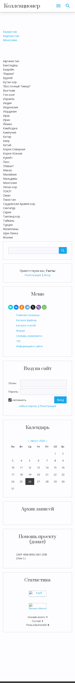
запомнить (19, 400)
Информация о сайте (29, 346)
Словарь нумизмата (29, 336)
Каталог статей (26, 325)
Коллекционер (22, 6)
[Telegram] (27, 307)
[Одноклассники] (21, 307)
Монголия (10, 40)
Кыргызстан (11, 36)
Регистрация (33, 275)
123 (18, 341)
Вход (47, 275)
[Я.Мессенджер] (10, 307)
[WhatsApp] (44, 307)
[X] (33, 307)
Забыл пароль (28, 406)
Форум (20, 330)
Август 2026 (37, 441)
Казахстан (10, 32)
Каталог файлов (26, 320)
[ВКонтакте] (16, 307)
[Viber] (38, 307)
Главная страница (27, 315)
